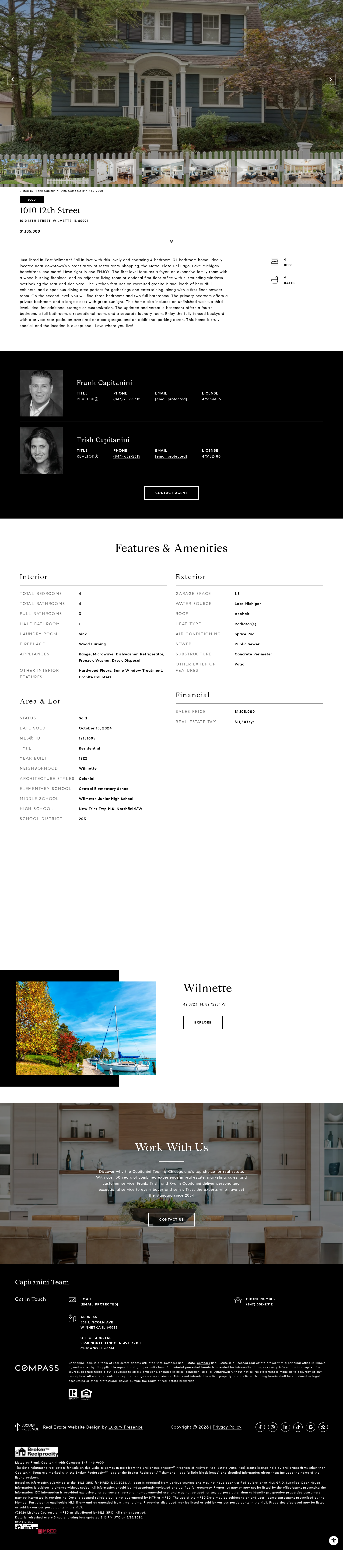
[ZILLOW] (323, 1427)
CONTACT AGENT (171, 493)
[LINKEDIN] (285, 1427)
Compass (203, 1363)
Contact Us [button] (171, 1220)
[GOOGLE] (310, 1427)
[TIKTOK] (298, 1427)
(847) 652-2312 (126, 399)
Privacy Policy (227, 1427)
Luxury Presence (125, 1427)
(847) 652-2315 (126, 456)
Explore (203, 1022)
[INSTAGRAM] (272, 1427)
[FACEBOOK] (260, 1427)
